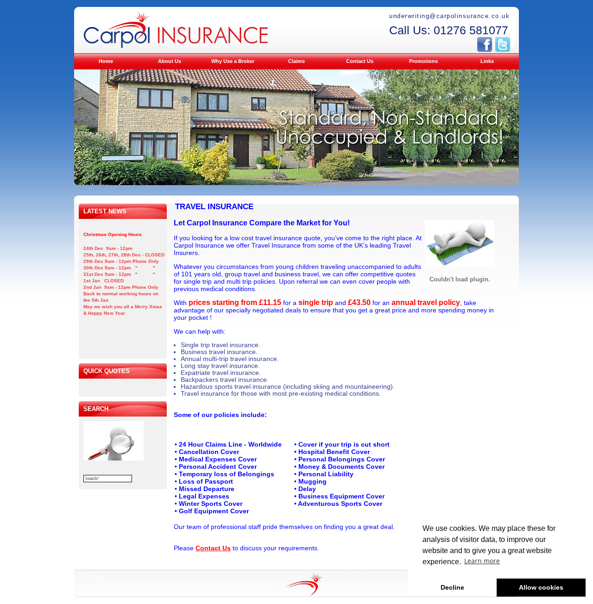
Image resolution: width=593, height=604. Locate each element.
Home (106, 61)
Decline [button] (452, 587)
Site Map (92, 575)
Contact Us (359, 61)
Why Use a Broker (232, 61)
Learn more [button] (482, 560)
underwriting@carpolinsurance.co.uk (449, 15)
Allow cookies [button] (541, 587)
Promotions (423, 61)
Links (487, 61)
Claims (296, 61)
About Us (169, 61)
